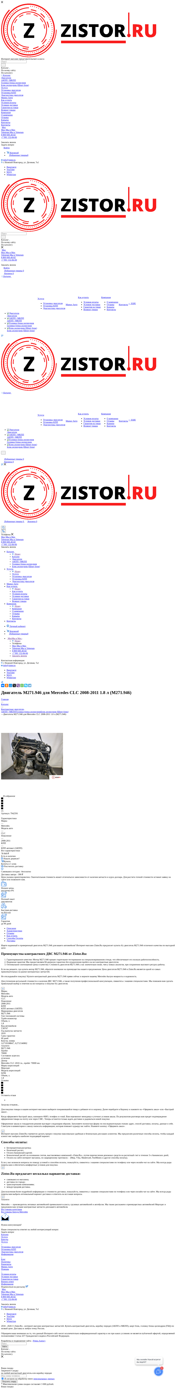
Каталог (16, 556)
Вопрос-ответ (7, 1281)
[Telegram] (29, 685)
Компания (17, 608)
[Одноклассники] (6, 685)
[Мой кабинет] (2, 456)
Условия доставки (9, 1276)
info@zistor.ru (9, 160)
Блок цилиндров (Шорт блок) (54, 712)
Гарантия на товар (9, 1279)
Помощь (5, 1269)
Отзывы (10, 933)
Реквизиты (6, 1264)
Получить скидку (9, 1381)
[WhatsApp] (22, 685)
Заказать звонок (19, 656)
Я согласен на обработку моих (29, 1379)
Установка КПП (8, 1249)
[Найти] (3, 65)
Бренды (4, 1239)
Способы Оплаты (15, 938)
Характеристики (14, 931)
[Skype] (26, 685)
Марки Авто (7, 1267)
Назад (17, 554)
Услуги (15, 574)
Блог (3, 1259)
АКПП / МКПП (8, 712)
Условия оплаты (8, 1274)
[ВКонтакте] (2, 685)
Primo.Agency (39, 1341)
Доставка (11, 941)
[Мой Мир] (10, 685)
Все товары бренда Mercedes (14, 1212)
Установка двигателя (11, 1247)
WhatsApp (11, 174)
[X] (14, 685)
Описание (11, 928)
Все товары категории (11, 1209)
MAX (9, 172)
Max (4, 127)
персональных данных (44, 1379)
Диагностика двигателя (12, 1252)
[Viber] (18, 685)
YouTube (11, 169)
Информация (7, 1254)
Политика (5, 1262)
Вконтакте (11, 167)
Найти (4, 1346)
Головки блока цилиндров (28, 712)
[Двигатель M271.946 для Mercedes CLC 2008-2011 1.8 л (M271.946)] (32, 779)
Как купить (17, 591)
